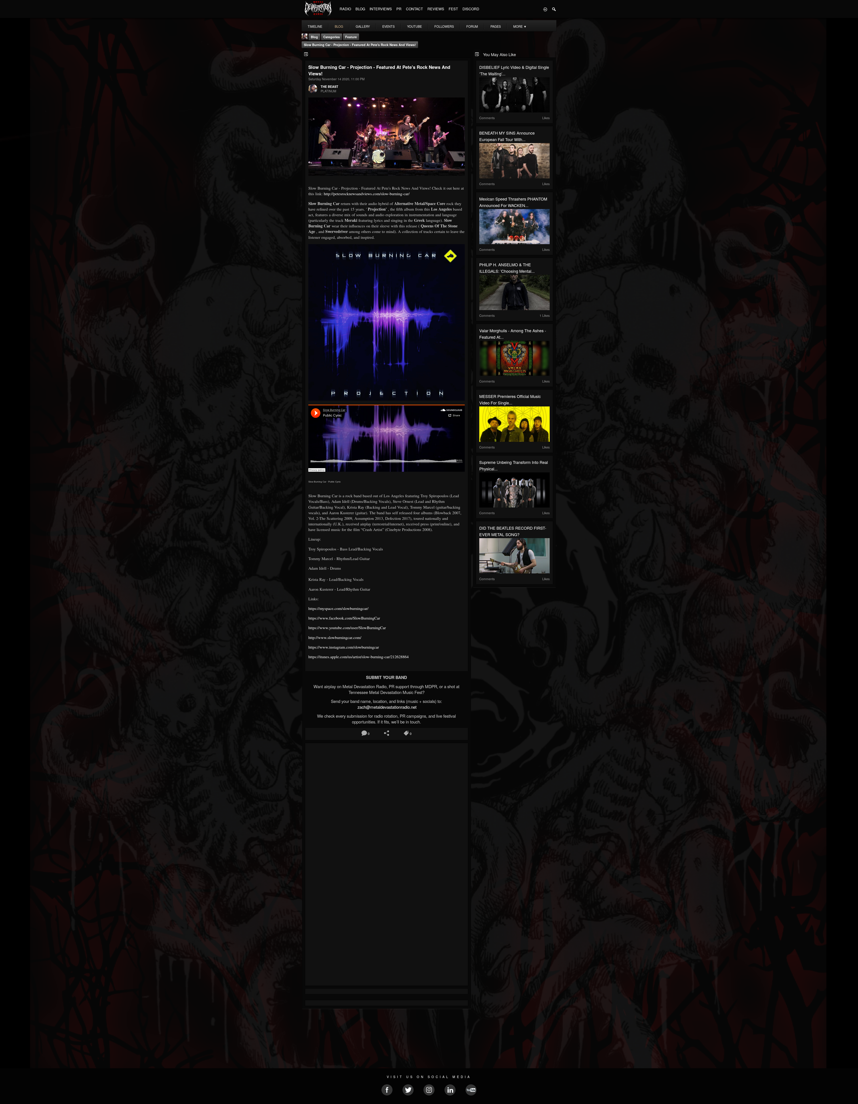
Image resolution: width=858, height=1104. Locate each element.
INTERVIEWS (381, 8)
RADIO (345, 8)
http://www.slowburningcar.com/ (334, 637)
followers (444, 26)
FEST (453, 8)
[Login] (545, 9)
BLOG (360, 8)
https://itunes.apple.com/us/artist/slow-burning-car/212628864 (358, 656)
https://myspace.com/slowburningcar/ (338, 608)
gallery (363, 26)
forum (472, 26)
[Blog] (306, 54)
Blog (314, 37)
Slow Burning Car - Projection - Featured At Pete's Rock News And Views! (360, 44)
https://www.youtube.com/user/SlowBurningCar (347, 627)
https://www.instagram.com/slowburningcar (343, 647)
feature (351, 37)
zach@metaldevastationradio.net (386, 707)
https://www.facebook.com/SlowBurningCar (344, 618)
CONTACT (414, 8)
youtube (414, 26)
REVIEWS (435, 8)
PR (399, 8)
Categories (331, 37)
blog (339, 26)
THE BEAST (329, 86)
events (388, 26)
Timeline (315, 26)
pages (495, 26)
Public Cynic (334, 481)
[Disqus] (386, 806)
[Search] (554, 9)
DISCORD (471, 8)
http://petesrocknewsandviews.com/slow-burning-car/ (367, 193)
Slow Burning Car (317, 481)
